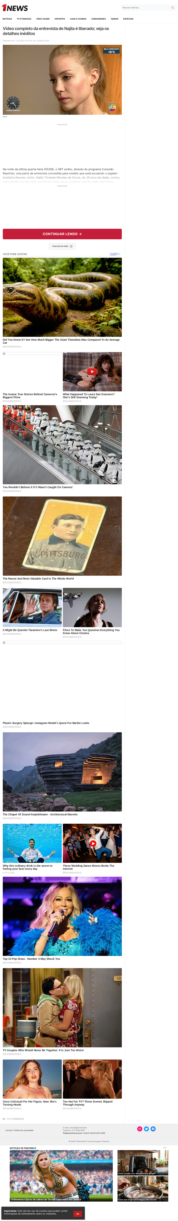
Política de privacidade (24, 1130)
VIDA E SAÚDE (43, 19)
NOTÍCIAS (7, 19)
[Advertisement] (62, 145)
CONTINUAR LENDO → (62, 234)
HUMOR (114, 19)
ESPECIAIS (128, 19)
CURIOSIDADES (98, 19)
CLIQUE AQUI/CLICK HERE (94, 1133)
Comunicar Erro (60, 246)
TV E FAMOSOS (24, 19)
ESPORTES (60, 19)
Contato (9, 1130)
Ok (77, 1214)
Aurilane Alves (43, 40)
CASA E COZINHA (78, 19)
